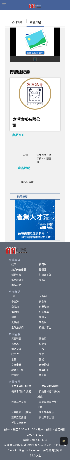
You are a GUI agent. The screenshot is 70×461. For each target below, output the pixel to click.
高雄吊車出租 (46, 417)
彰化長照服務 (18, 422)
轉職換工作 (17, 370)
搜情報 (42, 269)
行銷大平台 (45, 327)
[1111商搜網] (35, 6)
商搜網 (15, 306)
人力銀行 (44, 296)
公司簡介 (16, 22)
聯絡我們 (16, 285)
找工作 (15, 354)
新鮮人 (42, 317)
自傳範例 (44, 364)
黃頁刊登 (16, 338)
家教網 (42, 322)
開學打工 (44, 370)
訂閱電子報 (45, 275)
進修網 (15, 312)
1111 (14, 296)
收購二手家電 (18, 402)
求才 (41, 354)
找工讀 (42, 375)
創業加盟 (44, 306)
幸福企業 (16, 364)
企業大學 (44, 312)
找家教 (15, 375)
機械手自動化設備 (21, 391)
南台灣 (42, 301)
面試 (41, 359)
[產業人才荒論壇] (35, 219)
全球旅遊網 (17, 327)
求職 (13, 359)
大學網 (15, 322)
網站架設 (16, 349)
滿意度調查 (17, 280)
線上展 (42, 344)
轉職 (13, 317)
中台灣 (15, 301)
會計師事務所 (46, 412)
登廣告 (42, 280)
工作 (41, 349)
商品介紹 (35, 22)
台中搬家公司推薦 (21, 412)
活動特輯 (16, 275)
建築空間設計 (18, 417)
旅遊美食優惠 (18, 269)
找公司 (15, 264)
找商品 (42, 264)
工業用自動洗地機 (21, 386)
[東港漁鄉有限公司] (35, 93)
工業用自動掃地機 (49, 386)
